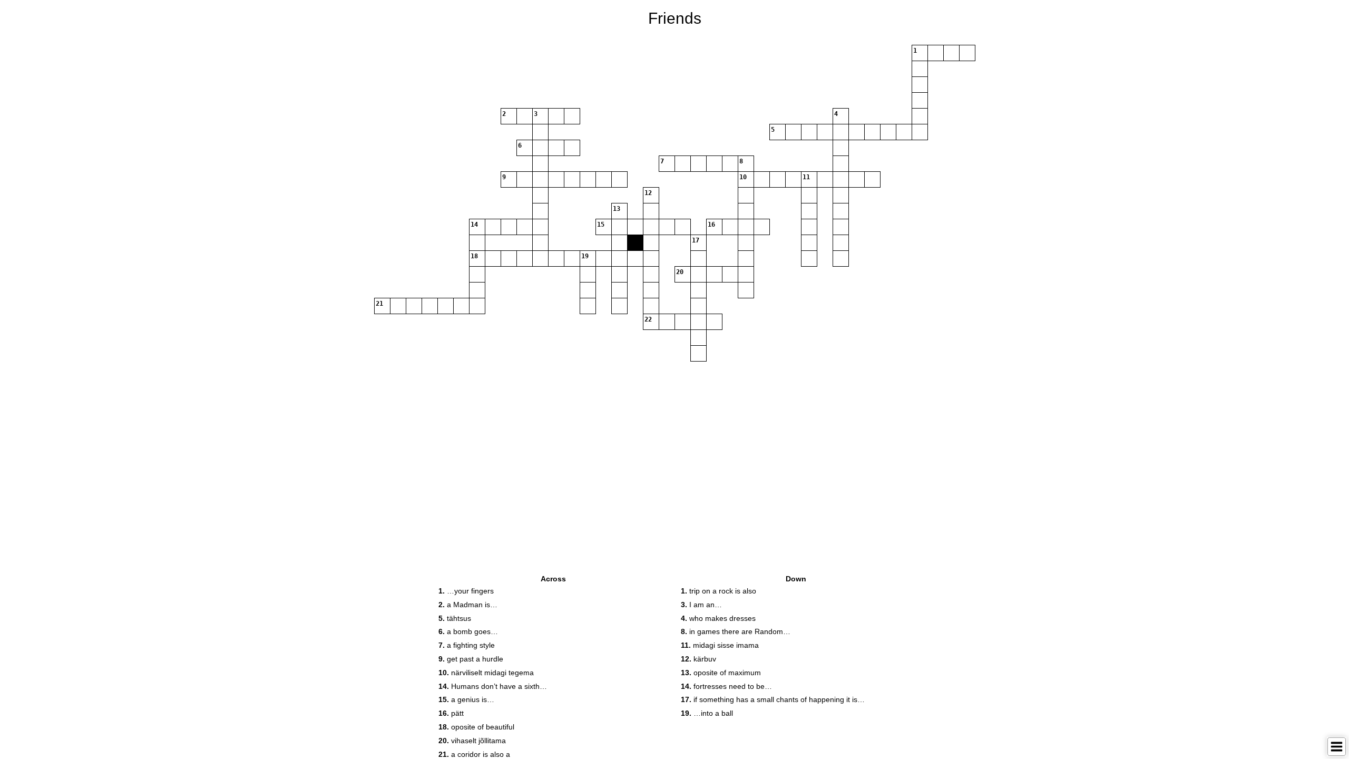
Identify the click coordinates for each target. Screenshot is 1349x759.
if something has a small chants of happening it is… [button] (773, 699)
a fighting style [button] (466, 645)
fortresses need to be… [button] (726, 686)
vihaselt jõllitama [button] (472, 740)
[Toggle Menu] (1336, 746)
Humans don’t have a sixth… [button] (492, 686)
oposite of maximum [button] (721, 672)
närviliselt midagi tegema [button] (486, 672)
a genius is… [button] (466, 699)
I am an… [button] (701, 604)
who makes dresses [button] (718, 618)
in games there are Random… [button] (735, 631)
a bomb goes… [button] (468, 631)
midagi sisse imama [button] (720, 645)
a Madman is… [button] (467, 604)
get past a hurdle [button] (470, 659)
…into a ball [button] (707, 713)
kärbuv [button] (698, 659)
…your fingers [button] (466, 591)
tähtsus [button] (454, 618)
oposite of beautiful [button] (476, 727)
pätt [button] (451, 713)
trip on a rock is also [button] (718, 591)
